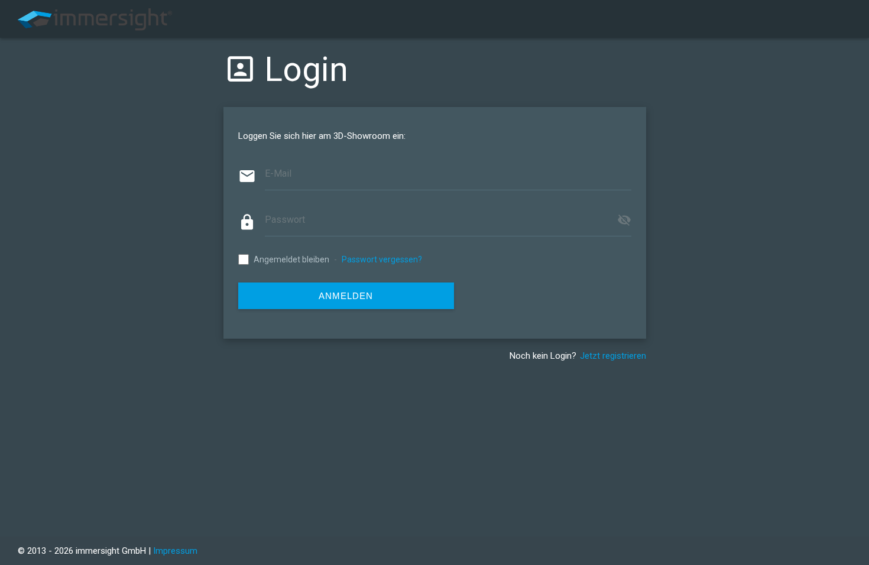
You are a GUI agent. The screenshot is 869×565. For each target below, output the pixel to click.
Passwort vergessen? (382, 259)
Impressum (175, 550)
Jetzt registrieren (613, 355)
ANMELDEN (346, 296)
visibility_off (624, 220)
